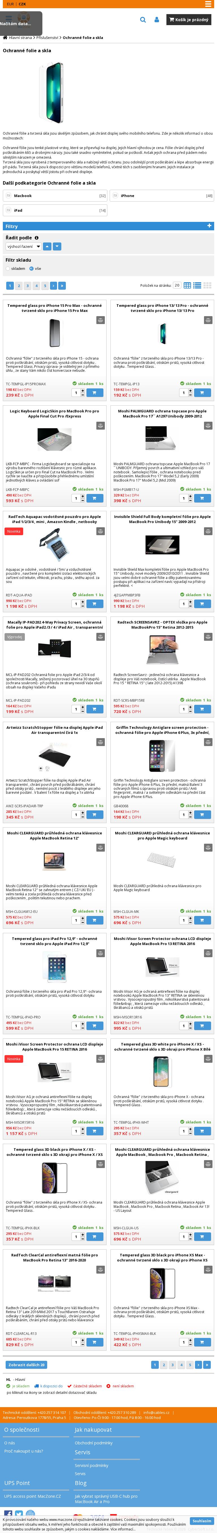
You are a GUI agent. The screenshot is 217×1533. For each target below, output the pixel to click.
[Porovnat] (100, 320)
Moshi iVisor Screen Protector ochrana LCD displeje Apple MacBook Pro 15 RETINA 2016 (54, 1047)
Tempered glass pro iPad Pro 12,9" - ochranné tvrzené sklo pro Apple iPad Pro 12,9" (54, 941)
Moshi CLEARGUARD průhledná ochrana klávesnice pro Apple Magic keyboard (162, 835)
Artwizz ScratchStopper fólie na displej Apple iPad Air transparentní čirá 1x (54, 730)
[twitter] (19, 1514)
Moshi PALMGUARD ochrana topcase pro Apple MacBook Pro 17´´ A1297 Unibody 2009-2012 (162, 413)
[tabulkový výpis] (187, 287)
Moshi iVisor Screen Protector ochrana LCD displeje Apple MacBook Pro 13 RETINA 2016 (162, 941)
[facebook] (8, 1514)
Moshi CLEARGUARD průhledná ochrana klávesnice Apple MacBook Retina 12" (54, 835)
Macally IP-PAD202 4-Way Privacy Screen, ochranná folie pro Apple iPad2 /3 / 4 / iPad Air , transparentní (54, 625)
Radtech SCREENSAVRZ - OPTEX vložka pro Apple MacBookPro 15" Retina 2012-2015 (162, 625)
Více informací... (123, 1529)
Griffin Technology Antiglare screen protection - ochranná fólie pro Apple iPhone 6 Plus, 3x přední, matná (162, 732)
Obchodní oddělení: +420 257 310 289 (104, 1412)
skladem (18, 268)
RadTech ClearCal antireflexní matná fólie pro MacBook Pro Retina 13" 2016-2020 (54, 1257)
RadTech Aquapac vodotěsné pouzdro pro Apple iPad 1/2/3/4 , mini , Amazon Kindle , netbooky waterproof (54, 521)
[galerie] (207, 287)
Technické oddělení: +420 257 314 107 (34, 1412)
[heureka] (30, 1514)
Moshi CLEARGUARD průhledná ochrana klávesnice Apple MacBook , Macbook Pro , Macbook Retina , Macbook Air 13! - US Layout (162, 1154)
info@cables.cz (157, 1412)
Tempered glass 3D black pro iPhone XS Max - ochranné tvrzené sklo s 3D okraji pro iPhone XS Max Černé (162, 1260)
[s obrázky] (197, 287)
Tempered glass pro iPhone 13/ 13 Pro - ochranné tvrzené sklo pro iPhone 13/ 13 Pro (162, 308)
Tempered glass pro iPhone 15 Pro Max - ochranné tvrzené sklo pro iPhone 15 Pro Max (54, 308)
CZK (22, 3)
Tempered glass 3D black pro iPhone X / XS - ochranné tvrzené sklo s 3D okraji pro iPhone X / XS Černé (54, 1154)
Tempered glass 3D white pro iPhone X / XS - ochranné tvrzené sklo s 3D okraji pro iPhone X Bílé (162, 1047)
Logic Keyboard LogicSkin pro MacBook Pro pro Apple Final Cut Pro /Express (54, 413)
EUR (10, 3)
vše (38, 268)
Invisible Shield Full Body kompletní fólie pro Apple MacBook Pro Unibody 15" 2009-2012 (162, 519)
